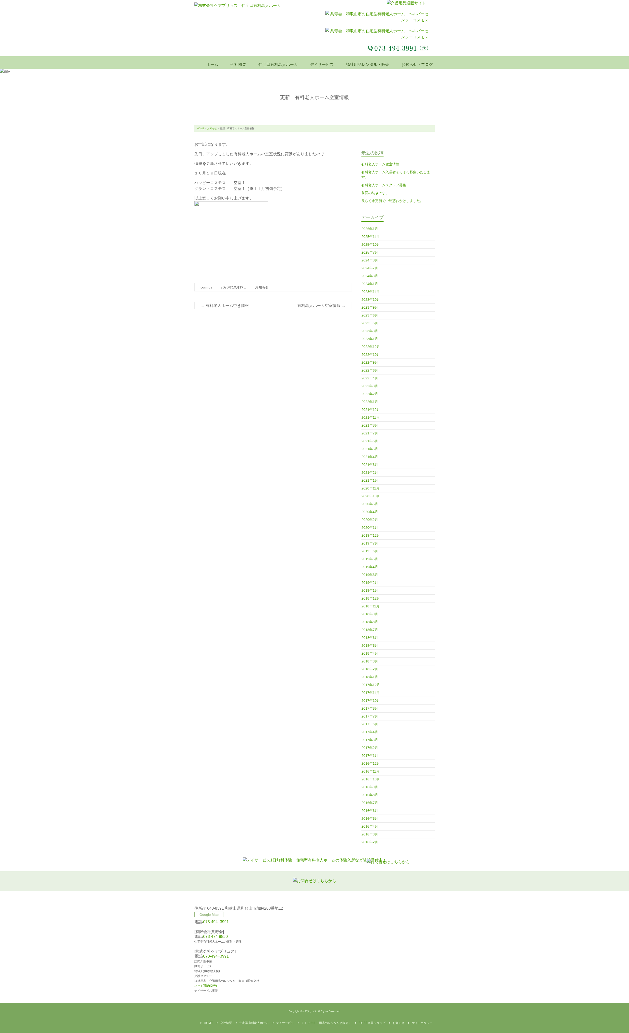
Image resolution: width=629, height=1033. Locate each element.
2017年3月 (369, 740)
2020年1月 (369, 528)
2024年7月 (369, 268)
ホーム (212, 64)
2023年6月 (369, 315)
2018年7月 (369, 630)
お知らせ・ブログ (417, 64)
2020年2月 (369, 520)
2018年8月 (369, 622)
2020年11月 (370, 488)
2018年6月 (369, 638)
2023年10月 (370, 299)
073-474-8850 (215, 936)
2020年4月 (369, 512)
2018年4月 (369, 653)
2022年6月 (369, 370)
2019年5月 (369, 559)
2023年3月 (369, 331)
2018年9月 (369, 614)
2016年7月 (369, 803)
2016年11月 (370, 771)
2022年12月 (370, 347)
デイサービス (322, 64)
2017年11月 (370, 693)
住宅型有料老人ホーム (278, 64)
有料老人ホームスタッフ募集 (383, 185)
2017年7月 (369, 716)
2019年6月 (369, 551)
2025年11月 (370, 237)
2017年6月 (369, 724)
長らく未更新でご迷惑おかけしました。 (392, 201)
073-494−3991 (216, 922)
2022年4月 (369, 378)
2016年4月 (369, 826)
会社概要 (238, 64)
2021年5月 (369, 449)
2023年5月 (369, 323)
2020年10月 (370, 496)
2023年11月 (370, 292)
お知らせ (212, 128)
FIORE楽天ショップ (372, 1023)
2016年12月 (370, 763)
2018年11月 (370, 606)
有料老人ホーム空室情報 (321, 305)
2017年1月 (369, 756)
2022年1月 (369, 402)
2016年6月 (369, 811)
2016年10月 (370, 779)
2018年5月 (369, 645)
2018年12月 (370, 598)
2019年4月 (369, 567)
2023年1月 (369, 339)
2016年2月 (369, 842)
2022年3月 (369, 386)
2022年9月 (369, 362)
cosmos (206, 287)
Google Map (209, 915)
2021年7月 (369, 433)
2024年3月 (369, 276)
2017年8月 (369, 708)
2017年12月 (370, 685)
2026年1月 (369, 229)
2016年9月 (369, 787)
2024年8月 (369, 260)
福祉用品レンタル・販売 (367, 64)
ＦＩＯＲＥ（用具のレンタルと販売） (326, 1023)
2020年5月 (369, 504)
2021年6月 (369, 441)
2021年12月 (370, 410)
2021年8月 (369, 425)
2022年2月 (369, 394)
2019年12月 (370, 535)
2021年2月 (369, 472)
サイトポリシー (422, 1023)
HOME (200, 128)
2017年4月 (369, 732)
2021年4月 (369, 457)
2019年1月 (369, 590)
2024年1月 (369, 284)
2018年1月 (369, 677)
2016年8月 (369, 795)
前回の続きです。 (375, 193)
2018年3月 (369, 661)
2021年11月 (370, 417)
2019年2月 (369, 583)
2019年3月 (369, 575)
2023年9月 (369, 307)
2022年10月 (370, 355)
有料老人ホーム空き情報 (225, 305)
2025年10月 (370, 244)
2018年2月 (369, 669)
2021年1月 (369, 480)
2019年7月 (369, 543)
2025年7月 (369, 252)
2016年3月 (369, 834)
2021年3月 (369, 465)
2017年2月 (369, 748)
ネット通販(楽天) (205, 986)
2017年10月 (370, 701)
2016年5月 (369, 818)
